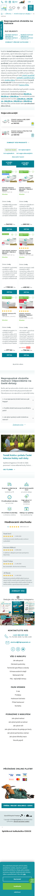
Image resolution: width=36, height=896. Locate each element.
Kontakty (18, 706)
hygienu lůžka (24, 85)
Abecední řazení (18, 157)
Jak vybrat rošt (18, 726)
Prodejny (18, 695)
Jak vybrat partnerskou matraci (18, 733)
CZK (29, 2)
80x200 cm (27, 94)
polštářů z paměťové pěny (26, 78)
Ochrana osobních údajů (18, 671)
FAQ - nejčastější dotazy (18, 679)
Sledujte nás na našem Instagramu (18, 599)
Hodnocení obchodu (18, 522)
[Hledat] (10, 8)
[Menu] (31, 8)
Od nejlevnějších (24, 150)
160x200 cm (8, 101)
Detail (9, 229)
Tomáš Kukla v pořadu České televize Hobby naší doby (17, 457)
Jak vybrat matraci (18, 718)
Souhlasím (17, 886)
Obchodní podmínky (18, 664)
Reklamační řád (18, 675)
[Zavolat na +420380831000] (2, 2)
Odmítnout (17, 892)
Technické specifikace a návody (18, 668)
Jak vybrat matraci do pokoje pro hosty (18, 729)
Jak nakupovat (18, 660)
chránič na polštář (28, 75)
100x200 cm (14, 96)
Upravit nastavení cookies (21, 821)
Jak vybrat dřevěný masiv (18, 737)
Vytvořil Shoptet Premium (12, 816)
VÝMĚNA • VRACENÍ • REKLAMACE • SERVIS (18, 806)
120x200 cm (21, 99)
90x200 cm (5, 96)
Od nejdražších (8, 153)
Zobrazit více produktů (17, 142)
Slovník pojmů (18, 740)
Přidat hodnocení (18, 702)
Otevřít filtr (9, 163)
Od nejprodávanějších (24, 153)
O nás (18, 691)
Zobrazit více (18, 591)
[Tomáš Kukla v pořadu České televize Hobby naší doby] (18, 443)
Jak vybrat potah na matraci (18, 722)
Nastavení (17, 879)
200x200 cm (27, 101)
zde (24, 874)
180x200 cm (17, 101)
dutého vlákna (10, 80)
